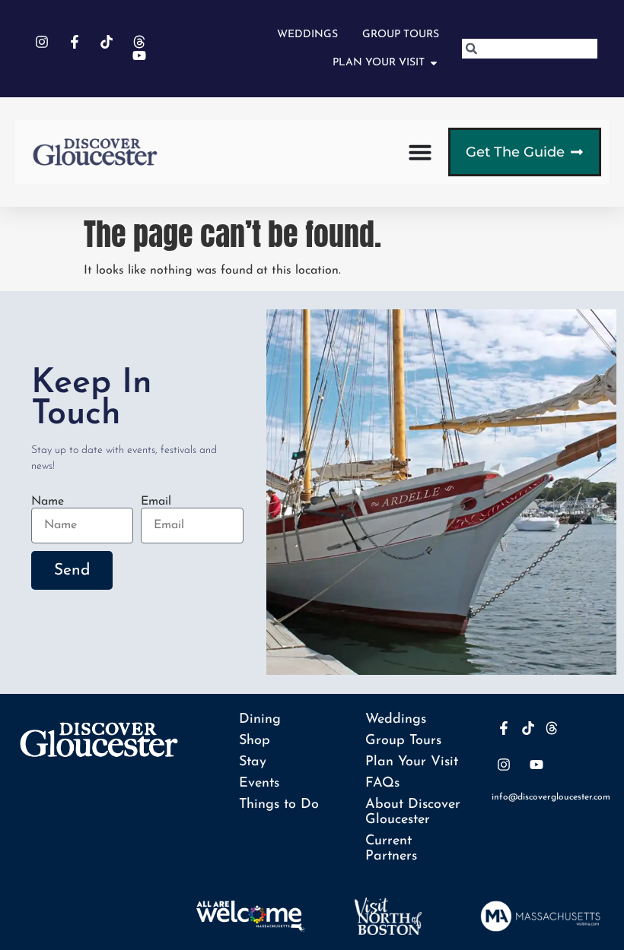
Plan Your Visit (411, 762)
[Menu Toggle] (420, 152)
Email (156, 502)
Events (259, 783)
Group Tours (403, 741)
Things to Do (279, 805)
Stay (252, 762)
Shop (254, 741)
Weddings (395, 720)
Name (47, 502)
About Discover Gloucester (412, 812)
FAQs (382, 783)
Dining (260, 720)
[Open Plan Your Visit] (433, 63)
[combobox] (529, 49)
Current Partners (391, 848)
